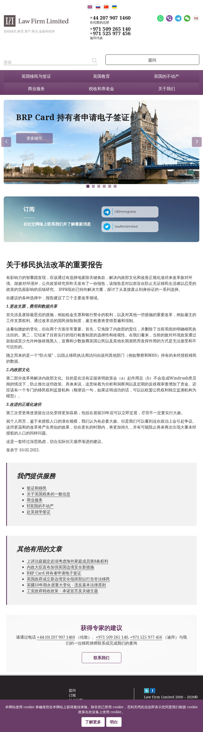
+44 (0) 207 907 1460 (56, 637)
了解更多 (93, 722)
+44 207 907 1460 (110, 18)
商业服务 (35, 500)
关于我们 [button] (166, 88)
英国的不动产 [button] (166, 76)
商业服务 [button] (36, 88)
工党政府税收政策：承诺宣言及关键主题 (62, 591)
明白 (114, 722)
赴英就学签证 (39, 512)
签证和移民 (37, 488)
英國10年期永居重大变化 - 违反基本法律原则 (66, 585)
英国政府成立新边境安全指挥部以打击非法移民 (68, 579)
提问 (152, 60)
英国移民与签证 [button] (36, 76)
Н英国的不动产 (40, 506)
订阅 (72, 695)
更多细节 (34, 138)
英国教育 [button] (101, 76)
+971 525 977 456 (110, 33)
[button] (87, 186)
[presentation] (6, 142)
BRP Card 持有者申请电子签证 (54, 573)
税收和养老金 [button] (101, 88)
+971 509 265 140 (110, 29)
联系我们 (101, 657)
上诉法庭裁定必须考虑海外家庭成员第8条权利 (67, 561)
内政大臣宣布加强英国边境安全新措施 (60, 567)
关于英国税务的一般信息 (48, 494)
